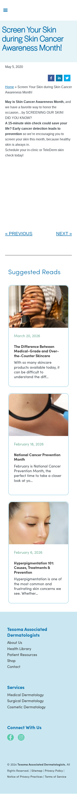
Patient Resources (22, 654)
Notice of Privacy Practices (25, 777)
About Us (14, 642)
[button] (51, 78)
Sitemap (37, 771)
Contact (13, 666)
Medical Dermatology (25, 694)
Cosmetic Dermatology (26, 706)
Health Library (19, 648)
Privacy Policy (54, 771)
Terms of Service (55, 777)
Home (9, 87)
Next (62, 233)
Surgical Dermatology (25, 700)
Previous (20, 233)
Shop (11, 660)
